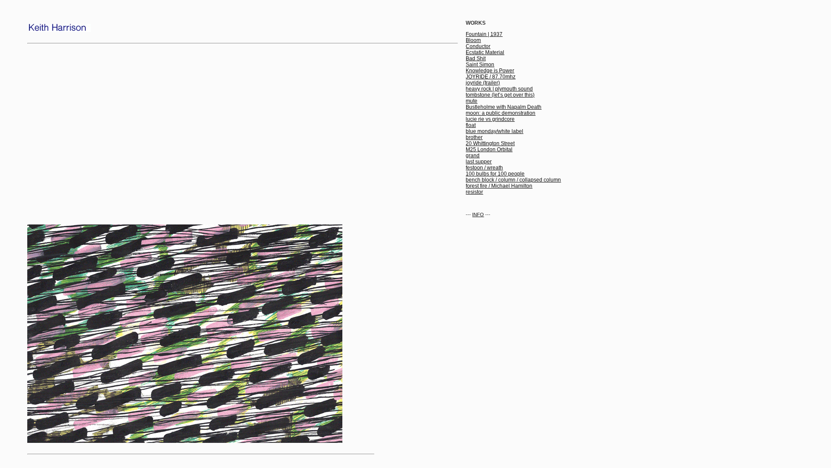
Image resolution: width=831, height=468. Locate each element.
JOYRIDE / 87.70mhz (490, 77)
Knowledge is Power (490, 71)
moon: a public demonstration (500, 113)
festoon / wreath (484, 168)
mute (471, 101)
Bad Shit (476, 58)
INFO (478, 214)
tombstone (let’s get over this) (500, 95)
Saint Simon (480, 65)
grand (473, 156)
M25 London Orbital (489, 149)
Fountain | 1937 (484, 34)
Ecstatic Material (485, 52)
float (471, 125)
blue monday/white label (494, 131)
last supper (479, 162)
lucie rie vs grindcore (490, 119)
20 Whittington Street (490, 143)
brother (474, 137)
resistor (474, 192)
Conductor (478, 46)
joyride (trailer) (483, 83)
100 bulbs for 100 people (495, 174)
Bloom (473, 40)
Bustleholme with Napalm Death (503, 107)
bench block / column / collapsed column (513, 180)
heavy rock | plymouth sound (499, 89)
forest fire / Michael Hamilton (499, 186)
